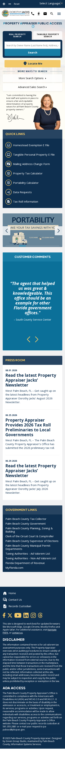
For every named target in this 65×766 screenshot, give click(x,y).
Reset (17, 4)
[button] (59, 14)
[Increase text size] (4, 4)
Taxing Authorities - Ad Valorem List (27, 553)
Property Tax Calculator (28, 173)
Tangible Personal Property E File (34, 154)
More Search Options (31, 78)
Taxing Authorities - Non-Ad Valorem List (30, 558)
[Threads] (40, 615)
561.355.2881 (9, 726)
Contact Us (15, 599)
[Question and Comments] (45, 14)
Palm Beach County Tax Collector (25, 519)
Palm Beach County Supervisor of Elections (31, 541)
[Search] (52, 14)
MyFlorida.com (14, 567)
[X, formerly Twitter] (10, 615)
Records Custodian (19, 606)
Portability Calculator (26, 182)
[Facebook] (4, 615)
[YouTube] (18, 615)
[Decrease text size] (10, 4)
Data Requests (22, 192)
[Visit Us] (39, 14)
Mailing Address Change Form (31, 164)
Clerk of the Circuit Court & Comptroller (29, 536)
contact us (17, 632)
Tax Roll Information (25, 201)
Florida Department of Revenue (25, 563)
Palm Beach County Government (25, 523)
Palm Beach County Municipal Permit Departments (27, 547)
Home (12, 593)
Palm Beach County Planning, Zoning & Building (29, 529)
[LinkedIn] (26, 615)
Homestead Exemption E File (31, 145)
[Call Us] (32, 14)
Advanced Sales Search (31, 87)
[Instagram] (33, 615)
